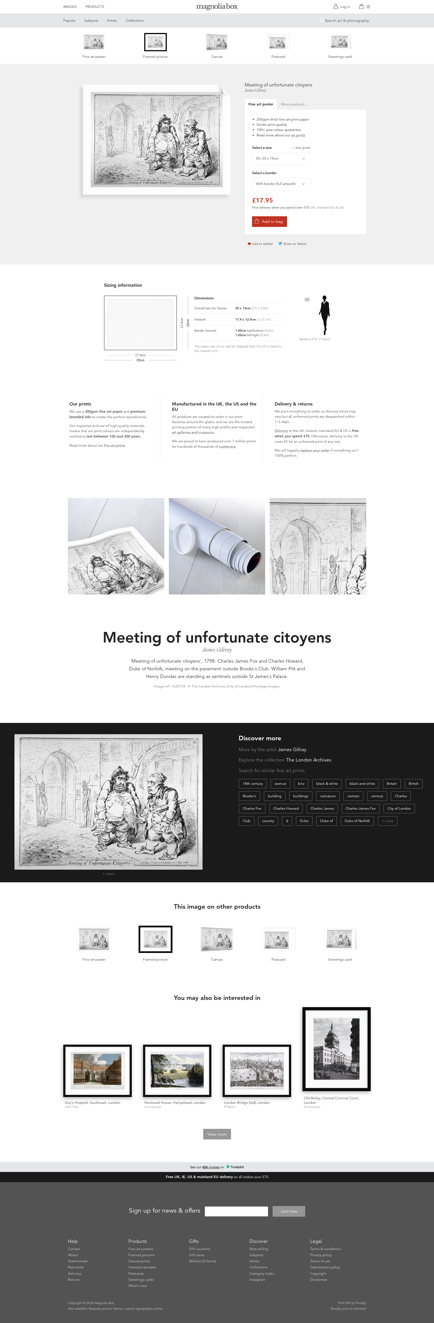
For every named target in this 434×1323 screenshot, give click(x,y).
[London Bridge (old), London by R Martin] (257, 1071)
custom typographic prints (143, 1309)
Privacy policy (321, 1255)
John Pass (72, 1107)
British (414, 783)
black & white (327, 783)
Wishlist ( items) (202, 1261)
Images (70, 7)
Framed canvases (142, 1267)
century (377, 796)
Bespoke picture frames (106, 1309)
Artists (112, 20)
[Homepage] (217, 7)
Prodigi (361, 1303)
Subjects (91, 20)
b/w (301, 783)
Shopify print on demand (348, 1309)
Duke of (326, 821)
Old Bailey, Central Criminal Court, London (331, 1100)
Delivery (281, 431)
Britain (392, 783)
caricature (328, 796)
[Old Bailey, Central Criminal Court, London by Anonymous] (336, 1049)
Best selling (259, 1249)
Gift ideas (196, 1255)
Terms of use (320, 1261)
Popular (69, 20)
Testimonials (77, 1261)
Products (94, 7)
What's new (137, 1285)
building (274, 796)
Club (246, 821)
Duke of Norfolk (357, 821)
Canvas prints (139, 1261)
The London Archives (308, 760)
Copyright (318, 1273)
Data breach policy (325, 1267)
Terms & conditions (325, 1249)
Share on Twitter (295, 244)
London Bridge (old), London (247, 1102)
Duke (304, 821)
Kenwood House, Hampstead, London (175, 1102)
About (73, 1255)
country (268, 821)
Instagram (257, 1279)
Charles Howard (286, 808)
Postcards (136, 1273)
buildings (300, 796)
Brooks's (249, 796)
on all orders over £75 (217, 1177)
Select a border (264, 173)
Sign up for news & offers (164, 1210)
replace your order (315, 450)
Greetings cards (141, 1279)
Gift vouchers (199, 1249)
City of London (399, 808)
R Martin (230, 1107)
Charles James (322, 808)
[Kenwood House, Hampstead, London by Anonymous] (177, 1071)
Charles (401, 796)
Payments (75, 1267)
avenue (280, 783)
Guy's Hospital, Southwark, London (92, 1102)
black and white (362, 783)
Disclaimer (318, 1279)
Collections (135, 20)
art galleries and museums (193, 432)
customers (227, 446)
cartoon (353, 796)
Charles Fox (252, 808)
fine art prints (114, 445)
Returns (74, 1279)
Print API (344, 1303)
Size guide (302, 148)
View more (217, 1134)
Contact (74, 1249)
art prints (298, 135)
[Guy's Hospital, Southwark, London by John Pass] (97, 1071)
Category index (262, 1273)
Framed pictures (141, 1255)
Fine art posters (140, 1249)
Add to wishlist (262, 244)
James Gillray (255, 90)
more (389, 821)
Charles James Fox (361, 808)
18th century (253, 783)
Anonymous (152, 1107)
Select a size (281, 147)
